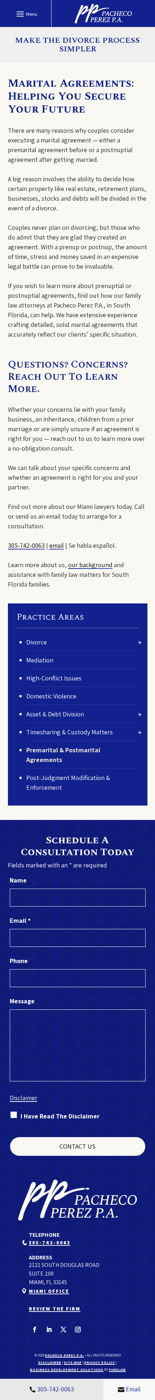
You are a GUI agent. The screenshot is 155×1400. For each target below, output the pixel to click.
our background (90, 565)
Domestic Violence (51, 696)
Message (22, 1001)
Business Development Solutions (66, 1369)
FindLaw (117, 1369)
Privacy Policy (99, 1362)
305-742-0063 (26, 545)
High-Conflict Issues (53, 678)
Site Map (73, 1362)
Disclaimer (23, 1098)
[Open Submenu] (140, 642)
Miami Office (49, 1291)
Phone (19, 961)
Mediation (39, 660)
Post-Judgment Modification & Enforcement (68, 783)
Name (18, 880)
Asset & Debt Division (55, 714)
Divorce (36, 642)
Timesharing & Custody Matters (69, 732)
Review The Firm (54, 1308)
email (56, 545)
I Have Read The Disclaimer (60, 1116)
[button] (25, 13)
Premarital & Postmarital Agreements (63, 755)
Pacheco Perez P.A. (64, 1355)
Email (20, 920)
